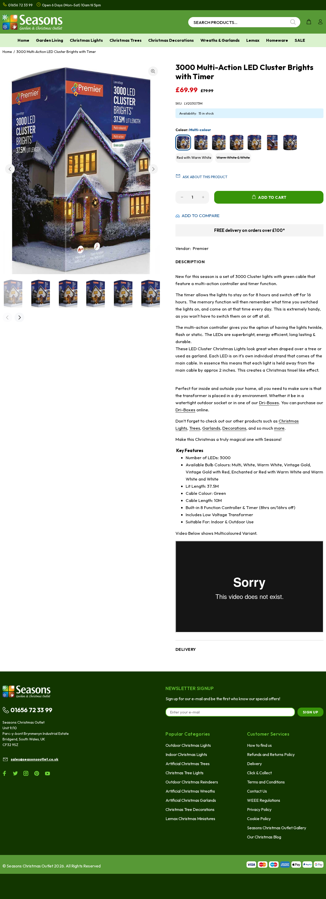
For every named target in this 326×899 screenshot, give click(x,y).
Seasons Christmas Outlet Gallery (276, 827)
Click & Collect (259, 772)
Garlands (211, 428)
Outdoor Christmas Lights (188, 745)
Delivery (254, 763)
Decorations (234, 428)
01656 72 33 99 (31, 710)
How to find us (259, 745)
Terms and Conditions (266, 781)
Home (7, 51)
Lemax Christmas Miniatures (190, 818)
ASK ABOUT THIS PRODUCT (205, 177)
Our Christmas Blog (264, 836)
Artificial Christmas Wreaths (190, 791)
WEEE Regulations (263, 800)
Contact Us (257, 791)
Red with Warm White (194, 157)
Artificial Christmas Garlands (191, 800)
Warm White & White (233, 157)
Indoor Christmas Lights (186, 754)
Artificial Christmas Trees (188, 763)
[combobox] (244, 22)
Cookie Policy (259, 818)
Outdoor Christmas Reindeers (192, 781)
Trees (194, 428)
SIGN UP (310, 712)
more (279, 428)
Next (153, 169)
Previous (10, 169)
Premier (201, 248)
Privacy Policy (259, 809)
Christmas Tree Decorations (190, 809)
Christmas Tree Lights (184, 772)
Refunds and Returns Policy (271, 754)
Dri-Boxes (269, 402)
